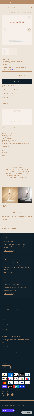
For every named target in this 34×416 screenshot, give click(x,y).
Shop (7, 12)
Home (3, 12)
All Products (14, 12)
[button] (2, 7)
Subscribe (16, 352)
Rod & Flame (10, 405)
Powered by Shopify (20, 405)
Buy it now (16, 82)
